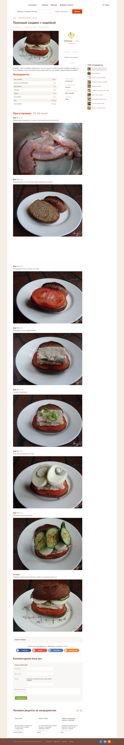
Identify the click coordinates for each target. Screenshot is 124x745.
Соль (15, 100)
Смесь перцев (18, 104)
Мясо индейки (18, 79)
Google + (40, 650)
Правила (54, 5)
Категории (32, 5)
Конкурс (45, 5)
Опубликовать (21, 698)
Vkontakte (57, 650)
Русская (35, 18)
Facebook (25, 650)
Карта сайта (57, 741)
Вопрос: (17, 679)
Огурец (16, 93)
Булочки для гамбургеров (21, 83)
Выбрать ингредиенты (61, 11)
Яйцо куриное (18, 86)
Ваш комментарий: (20, 689)
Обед (67, 99)
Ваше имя (17, 669)
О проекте (48, 741)
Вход (107, 5)
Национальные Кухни (24, 18)
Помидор (16, 90)
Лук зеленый (17, 97)
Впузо (14, 18)
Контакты (64, 741)
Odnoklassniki (72, 650)
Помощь (71, 741)
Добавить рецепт (66, 5)
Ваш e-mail (18, 674)
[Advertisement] (47, 250)
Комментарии (67, 52)
